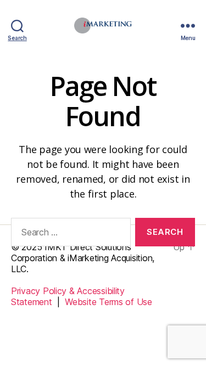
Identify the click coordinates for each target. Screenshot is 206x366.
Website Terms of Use (108, 301)
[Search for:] (69, 234)
